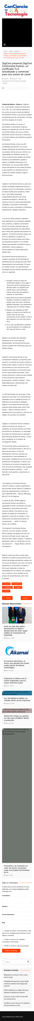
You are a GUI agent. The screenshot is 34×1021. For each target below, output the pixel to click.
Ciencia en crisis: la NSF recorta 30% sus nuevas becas (16, 998)
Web (3, 922)
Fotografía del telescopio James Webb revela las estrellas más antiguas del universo (16, 984)
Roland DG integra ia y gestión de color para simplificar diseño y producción (16, 718)
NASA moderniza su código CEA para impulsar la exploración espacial (16, 991)
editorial (6, 78)
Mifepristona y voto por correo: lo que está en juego (16, 976)
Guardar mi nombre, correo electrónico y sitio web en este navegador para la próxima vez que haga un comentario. (16, 933)
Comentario (6, 895)
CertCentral (17, 584)
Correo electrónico (8, 914)
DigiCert (18, 587)
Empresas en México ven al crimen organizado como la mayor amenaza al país (15, 680)
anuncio (7, 584)
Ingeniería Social (8, 81)
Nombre (5, 906)
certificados (8, 587)
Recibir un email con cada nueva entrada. (16, 946)
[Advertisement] (17, 30)
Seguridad (23, 81)
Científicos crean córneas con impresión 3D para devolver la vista (17, 1004)
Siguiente (25, 598)
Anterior (8, 598)
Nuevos (7, 591)
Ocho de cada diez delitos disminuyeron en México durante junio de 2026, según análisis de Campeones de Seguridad (15, 630)
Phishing (16, 81)
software (5, 83)
